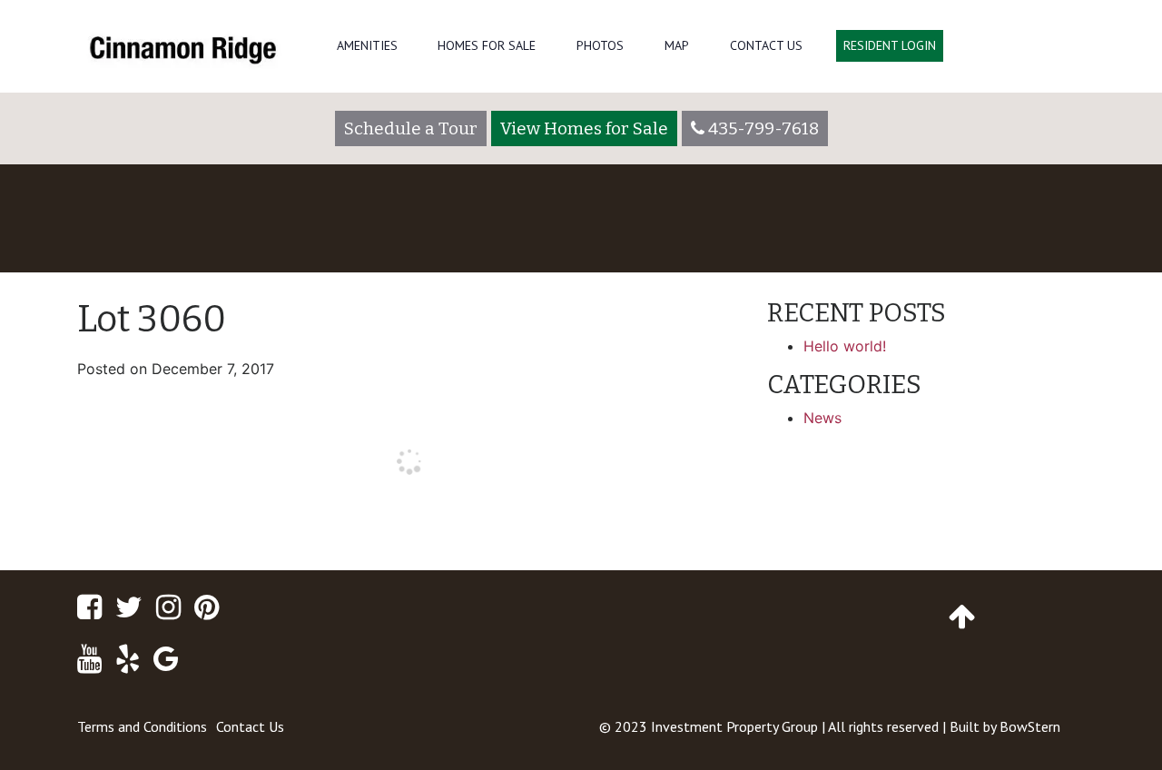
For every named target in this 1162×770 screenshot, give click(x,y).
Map (677, 45)
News (822, 418)
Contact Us (766, 45)
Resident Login (889, 45)
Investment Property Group (734, 726)
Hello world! (844, 346)
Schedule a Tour (411, 128)
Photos (600, 45)
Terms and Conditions (142, 726)
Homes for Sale (487, 45)
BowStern (1030, 726)
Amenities (367, 45)
